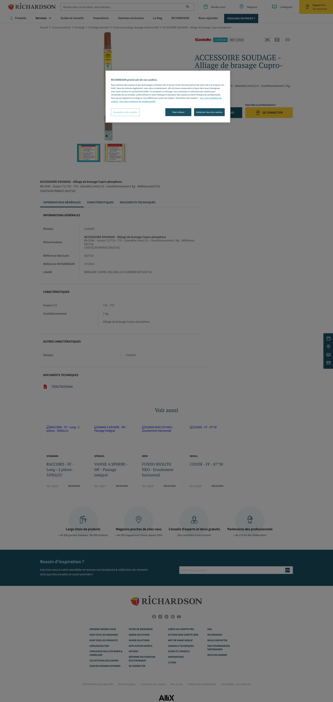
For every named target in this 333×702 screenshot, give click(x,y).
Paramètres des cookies (125, 112)
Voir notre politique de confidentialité (137, 101)
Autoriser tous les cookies (209, 112)
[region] (167, 96)
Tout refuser (178, 112)
